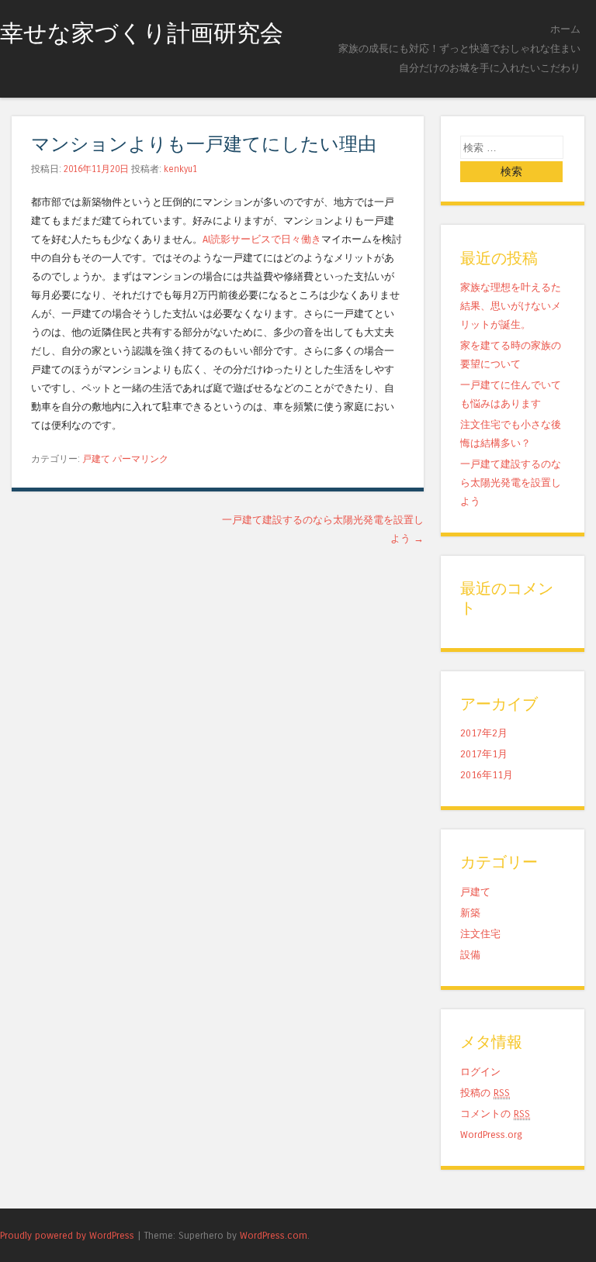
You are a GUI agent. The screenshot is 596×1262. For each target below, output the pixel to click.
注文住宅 (480, 934)
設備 (470, 954)
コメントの (495, 1113)
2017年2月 (484, 733)
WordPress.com (273, 1235)
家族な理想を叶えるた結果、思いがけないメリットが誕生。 (510, 305)
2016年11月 (486, 775)
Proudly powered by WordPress (67, 1235)
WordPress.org (491, 1134)
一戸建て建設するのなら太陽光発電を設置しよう (510, 482)
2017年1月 (484, 754)
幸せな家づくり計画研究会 (141, 33)
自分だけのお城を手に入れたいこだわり (489, 68)
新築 (470, 913)
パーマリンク (140, 458)
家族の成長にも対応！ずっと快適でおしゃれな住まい (459, 48)
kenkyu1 (180, 169)
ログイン (480, 1072)
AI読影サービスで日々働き (262, 239)
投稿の (485, 1092)
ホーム (565, 29)
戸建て (96, 458)
